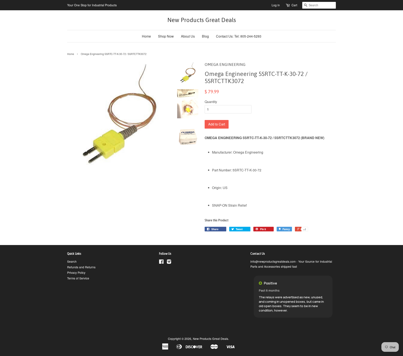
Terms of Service (78, 278)
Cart (294, 5)
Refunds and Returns (81, 267)
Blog (205, 36)
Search (72, 261)
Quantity (211, 101)
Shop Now (166, 36)
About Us (188, 36)
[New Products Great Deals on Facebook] (161, 262)
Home (146, 36)
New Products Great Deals (201, 20)
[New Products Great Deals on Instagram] (169, 262)
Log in (276, 5)
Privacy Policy (76, 272)
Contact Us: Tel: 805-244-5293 (238, 36)
